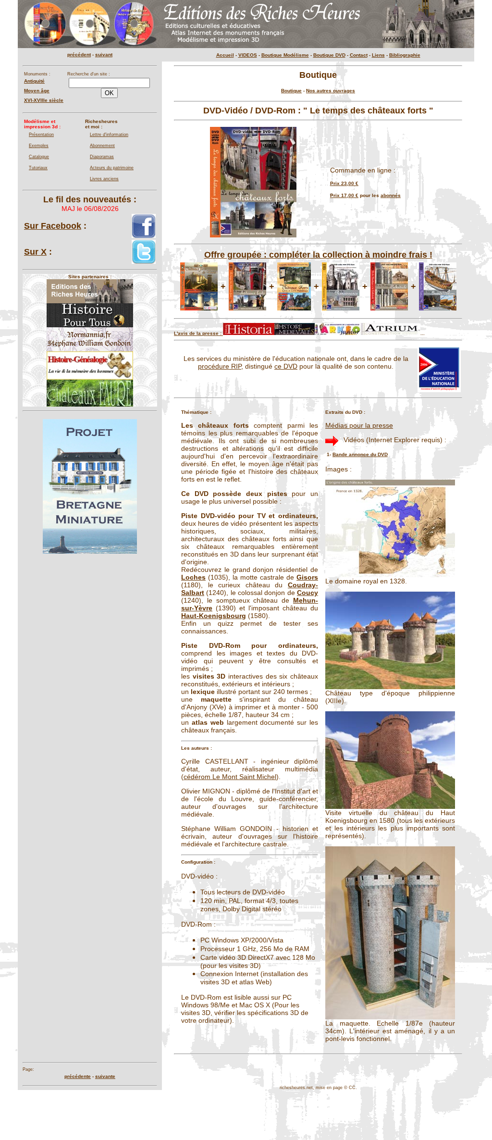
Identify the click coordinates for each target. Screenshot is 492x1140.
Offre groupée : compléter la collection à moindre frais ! (318, 255)
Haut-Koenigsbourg (213, 616)
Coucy (307, 592)
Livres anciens (104, 178)
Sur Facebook (52, 226)
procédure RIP (219, 366)
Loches (193, 577)
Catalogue (39, 156)
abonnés (391, 195)
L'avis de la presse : (198, 333)
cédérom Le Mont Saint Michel (230, 777)
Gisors (307, 577)
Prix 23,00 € (344, 183)
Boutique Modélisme (285, 55)
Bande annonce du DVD (360, 454)
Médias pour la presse (359, 425)
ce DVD (285, 366)
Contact (359, 55)
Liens (378, 55)
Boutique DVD (329, 55)
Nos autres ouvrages (330, 90)
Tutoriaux (38, 167)
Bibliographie (404, 55)
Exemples (39, 145)
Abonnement (102, 145)
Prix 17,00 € (344, 195)
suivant (103, 54)
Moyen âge (36, 90)
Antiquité (34, 81)
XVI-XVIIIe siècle (43, 100)
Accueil (225, 55)
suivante (105, 1076)
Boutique (291, 90)
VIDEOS (247, 55)
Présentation (41, 134)
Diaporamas (102, 156)
